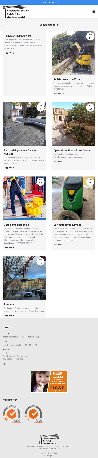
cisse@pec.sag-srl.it (15, 359)
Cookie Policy (55, 448)
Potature (9, 304)
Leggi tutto (8, 53)
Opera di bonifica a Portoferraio (72, 150)
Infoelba (54, 453)
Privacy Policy (43, 448)
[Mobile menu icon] (93, 11)
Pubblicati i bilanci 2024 (17, 36)
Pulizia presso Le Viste (66, 79)
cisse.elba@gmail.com (18, 356)
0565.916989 (16, 353)
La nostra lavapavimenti (67, 224)
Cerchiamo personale (16, 224)
